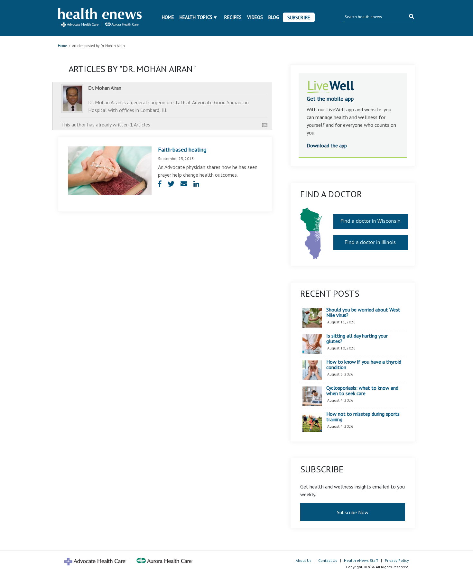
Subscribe (298, 17)
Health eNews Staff (361, 560)
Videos (255, 17)
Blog (273, 17)
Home (168, 17)
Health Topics (196, 17)
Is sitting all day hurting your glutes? (357, 338)
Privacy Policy (397, 560)
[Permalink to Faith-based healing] (110, 170)
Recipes (233, 17)
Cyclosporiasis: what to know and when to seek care (362, 390)
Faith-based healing (182, 149)
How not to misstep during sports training (363, 417)
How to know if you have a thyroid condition (363, 364)
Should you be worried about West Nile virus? (363, 312)
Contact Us (327, 560)
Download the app (327, 145)
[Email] (264, 123)
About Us (303, 560)
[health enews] (100, 18)
